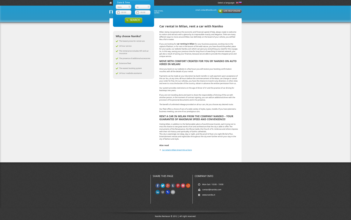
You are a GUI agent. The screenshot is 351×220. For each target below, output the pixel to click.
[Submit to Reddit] (188, 187)
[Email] (173, 194)
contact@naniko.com (208, 10)
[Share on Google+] (168, 187)
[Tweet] (163, 187)
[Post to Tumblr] (173, 187)
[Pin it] (178, 187)
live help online (232, 10)
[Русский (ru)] (240, 3)
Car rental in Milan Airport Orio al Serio (177, 150)
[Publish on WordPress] (163, 194)
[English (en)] (237, 3)
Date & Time (123, 2)
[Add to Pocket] (183, 187)
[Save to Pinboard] (168, 194)
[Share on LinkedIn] (157, 194)
